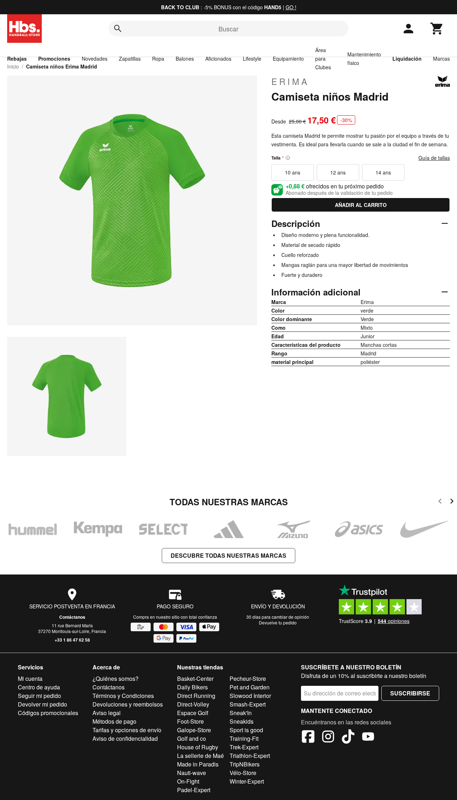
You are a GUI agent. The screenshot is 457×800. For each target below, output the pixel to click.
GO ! (291, 7)
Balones (185, 58)
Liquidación (407, 58)
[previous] (440, 502)
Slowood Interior (250, 696)
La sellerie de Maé (200, 755)
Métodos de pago (114, 721)
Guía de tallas (434, 157)
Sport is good (246, 730)
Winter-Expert (247, 781)
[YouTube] (368, 737)
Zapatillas (130, 58)
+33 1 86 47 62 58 (72, 640)
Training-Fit (244, 738)
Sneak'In (241, 713)
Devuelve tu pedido (278, 622)
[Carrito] (437, 28)
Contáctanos (72, 617)
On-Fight (188, 781)
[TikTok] (348, 737)
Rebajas (17, 58)
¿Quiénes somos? (115, 678)
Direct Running (196, 696)
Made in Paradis (198, 764)
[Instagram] (328, 737)
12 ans (338, 172)
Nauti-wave (191, 773)
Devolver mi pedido (42, 704)
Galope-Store (194, 730)
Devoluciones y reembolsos (127, 704)
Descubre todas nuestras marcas (228, 555)
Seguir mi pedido (39, 696)
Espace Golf (192, 713)
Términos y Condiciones (123, 696)
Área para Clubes (323, 58)
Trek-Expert (244, 747)
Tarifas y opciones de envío (126, 730)
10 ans (292, 172)
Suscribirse (410, 693)
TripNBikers (245, 764)
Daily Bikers (192, 687)
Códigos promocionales (48, 713)
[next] (452, 502)
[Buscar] (118, 28)
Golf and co (191, 738)
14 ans (383, 172)
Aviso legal (106, 713)
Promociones (54, 58)
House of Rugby (197, 747)
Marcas (441, 58)
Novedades (94, 58)
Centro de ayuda (39, 687)
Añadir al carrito (361, 204)
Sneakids (241, 721)
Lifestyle (252, 58)
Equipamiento (288, 58)
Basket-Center (195, 678)
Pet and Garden (250, 687)
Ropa (158, 58)
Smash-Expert (248, 704)
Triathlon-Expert (250, 755)
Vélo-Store (243, 773)
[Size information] (287, 157)
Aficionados (218, 58)
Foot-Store (190, 721)
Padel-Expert (193, 790)
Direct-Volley (193, 704)
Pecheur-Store (248, 678)
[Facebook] (308, 737)
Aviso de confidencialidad (125, 738)
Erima (290, 81)
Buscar (228, 28)
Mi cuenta (30, 678)
